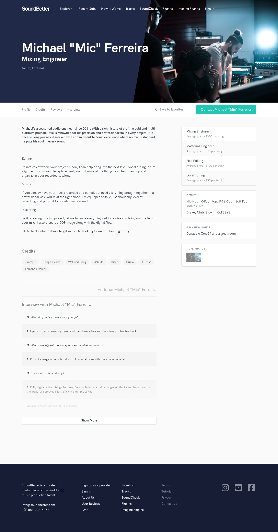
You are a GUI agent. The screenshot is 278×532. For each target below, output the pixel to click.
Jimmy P (30, 262)
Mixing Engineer (197, 132)
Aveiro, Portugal (33, 68)
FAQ (85, 510)
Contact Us (169, 504)
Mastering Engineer (200, 146)
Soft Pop (241, 202)
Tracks (130, 9)
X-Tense (146, 262)
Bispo (114, 262)
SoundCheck (149, 9)
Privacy (166, 498)
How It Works (111, 9)
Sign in (209, 9)
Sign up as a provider (96, 485)
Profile (26, 110)
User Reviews (91, 504)
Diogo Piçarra (52, 262)
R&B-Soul (226, 202)
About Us (88, 498)
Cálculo (99, 262)
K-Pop (205, 202)
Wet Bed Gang (77, 262)
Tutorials (167, 492)
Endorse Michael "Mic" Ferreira (127, 289)
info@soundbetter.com (38, 505)
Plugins (168, 9)
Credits (40, 110)
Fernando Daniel (35, 269)
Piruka (130, 262)
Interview (73, 110)
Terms (165, 485)
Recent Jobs (87, 9)
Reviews (56, 110)
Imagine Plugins (189, 9)
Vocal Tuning (195, 175)
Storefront (128, 485)
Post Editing (194, 161)
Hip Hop (192, 202)
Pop (214, 202)
